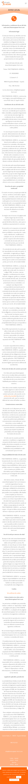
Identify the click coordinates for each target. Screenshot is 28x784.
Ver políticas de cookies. (14, 593)
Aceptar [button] (18, 777)
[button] (26, 3)
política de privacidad (10, 396)
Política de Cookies (14, 779)
